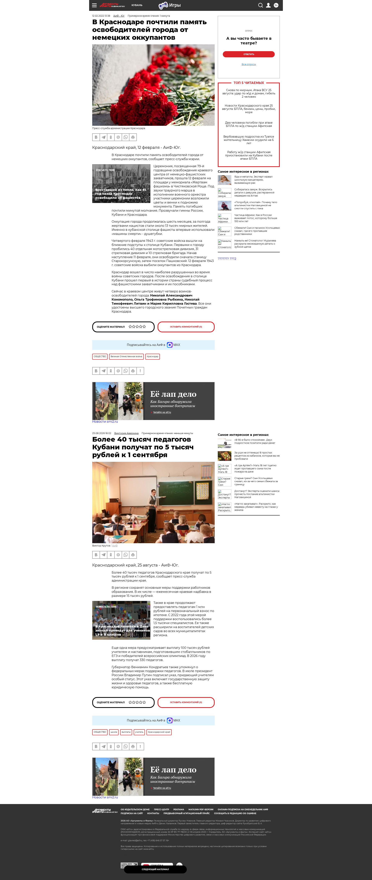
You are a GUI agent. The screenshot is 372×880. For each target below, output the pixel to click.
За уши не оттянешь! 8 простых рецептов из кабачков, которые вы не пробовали (257, 455)
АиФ (115, 545)
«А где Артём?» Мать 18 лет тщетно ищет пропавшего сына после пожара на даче (255, 468)
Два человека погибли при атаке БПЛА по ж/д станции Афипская (249, 124)
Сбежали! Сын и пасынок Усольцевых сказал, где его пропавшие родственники (257, 230)
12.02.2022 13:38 (101, 15)
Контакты (153, 813)
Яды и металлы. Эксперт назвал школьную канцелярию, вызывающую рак (253, 179)
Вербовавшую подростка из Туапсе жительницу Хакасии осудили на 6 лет (248, 140)
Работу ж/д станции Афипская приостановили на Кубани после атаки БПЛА (248, 155)
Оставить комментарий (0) (186, 327)
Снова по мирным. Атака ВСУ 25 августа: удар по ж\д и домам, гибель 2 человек (248, 93)
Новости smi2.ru (105, 421)
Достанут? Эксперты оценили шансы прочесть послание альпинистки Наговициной (256, 494)
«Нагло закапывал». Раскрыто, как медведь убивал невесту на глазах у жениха (256, 506)
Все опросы (249, 64)
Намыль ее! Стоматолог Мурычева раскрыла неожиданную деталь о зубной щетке (255, 243)
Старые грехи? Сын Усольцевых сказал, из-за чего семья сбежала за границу (256, 481)
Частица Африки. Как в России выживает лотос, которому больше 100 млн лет (255, 218)
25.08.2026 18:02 (101, 433)
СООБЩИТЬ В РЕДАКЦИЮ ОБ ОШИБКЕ (235, 813)
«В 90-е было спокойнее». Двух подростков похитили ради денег (254, 441)
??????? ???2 (227, 259)
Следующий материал (155, 869)
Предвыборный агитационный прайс (187, 813)
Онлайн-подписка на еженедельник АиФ (243, 809)
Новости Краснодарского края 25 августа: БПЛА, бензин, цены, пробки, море (249, 109)
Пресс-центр (161, 809)
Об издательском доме (135, 809)
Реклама (178, 809)
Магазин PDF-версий (201, 809)
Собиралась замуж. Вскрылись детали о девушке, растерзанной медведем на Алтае (254, 192)
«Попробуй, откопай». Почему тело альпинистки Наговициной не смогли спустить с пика (255, 205)
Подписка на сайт (132, 813)
